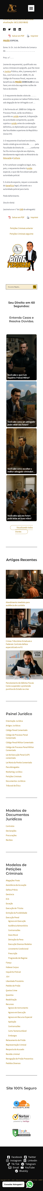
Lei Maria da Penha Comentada (19, 762)
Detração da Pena (15, 939)
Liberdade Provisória (15, 981)
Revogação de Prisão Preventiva (19, 1058)
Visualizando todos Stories (24, 529)
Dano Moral (13, 935)
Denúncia (10, 894)
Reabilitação (11, 999)
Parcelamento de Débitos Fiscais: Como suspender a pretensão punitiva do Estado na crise (20, 686)
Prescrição (12, 953)
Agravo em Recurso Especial (20, 1017)
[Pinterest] (14, 29)
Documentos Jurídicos (15, 781)
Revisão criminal (13, 1054)
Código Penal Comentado (16, 730)
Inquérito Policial (13, 972)
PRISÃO (6, 40)
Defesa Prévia (12, 889)
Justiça (7, 71)
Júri (7, 976)
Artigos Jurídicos (13, 725)
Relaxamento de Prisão (16, 1040)
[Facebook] (4, 29)
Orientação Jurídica (14, 721)
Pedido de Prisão (13, 985)
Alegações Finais (13, 880)
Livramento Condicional (18, 948)
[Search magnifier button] (34, 287)
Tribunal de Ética (13, 785)
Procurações (11, 835)
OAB (21, 209)
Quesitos (9, 995)
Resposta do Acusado (15, 1049)
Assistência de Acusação (16, 885)
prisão (16, 116)
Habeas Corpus (12, 967)
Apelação (12, 1021)
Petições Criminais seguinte (21, 234)
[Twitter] (9, 29)
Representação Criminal (16, 1044)
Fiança (8, 962)
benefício (10, 185)
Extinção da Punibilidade (16, 913)
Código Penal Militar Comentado (19, 742)
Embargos (12, 1035)
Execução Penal (12, 917)
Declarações (11, 830)
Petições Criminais (14, 776)
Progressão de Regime (17, 958)
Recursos (10, 1004)
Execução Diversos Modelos (20, 944)
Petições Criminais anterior (21, 228)
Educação (7, 158)
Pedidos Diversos (13, 1063)
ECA (7, 899)
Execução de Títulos (14, 908)
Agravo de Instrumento (18, 1007)
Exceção (9, 903)
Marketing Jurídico (14, 772)
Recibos (9, 840)
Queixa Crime (11, 990)
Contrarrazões (14, 930)
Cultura (16, 158)
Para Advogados (12, 767)
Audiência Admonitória (18, 925)
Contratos (10, 826)
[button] (31, 8)
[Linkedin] (20, 29)
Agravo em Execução (17, 921)
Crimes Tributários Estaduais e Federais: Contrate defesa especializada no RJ (19, 644)
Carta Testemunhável (17, 1031)
